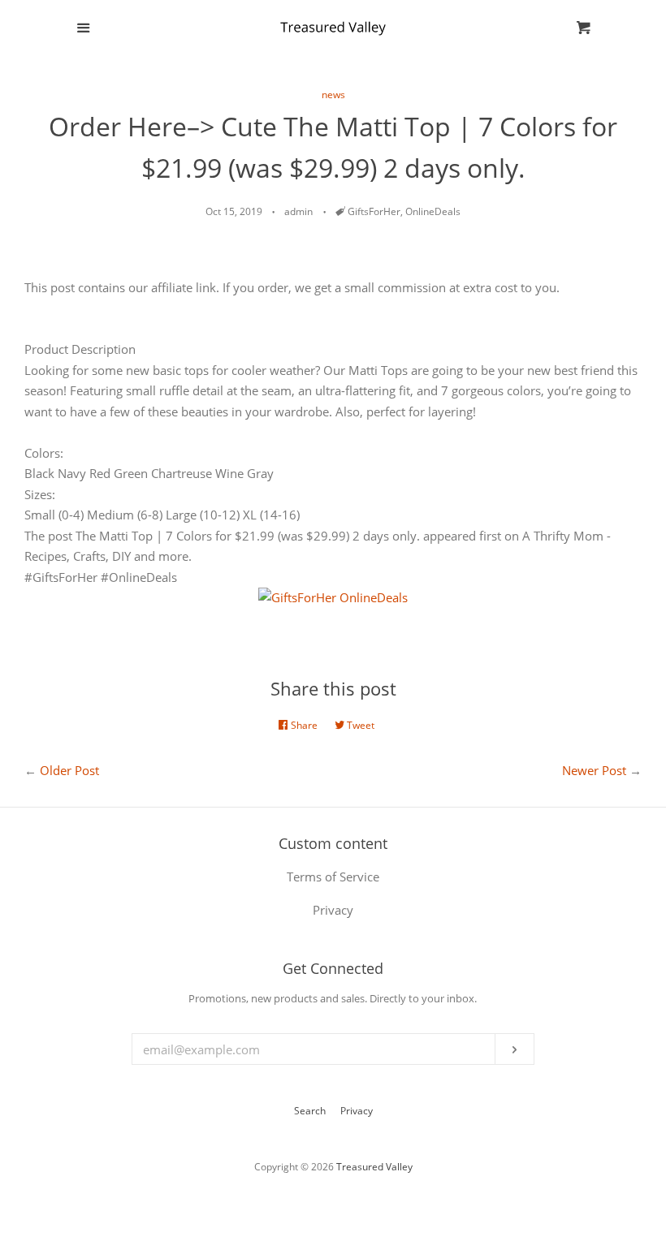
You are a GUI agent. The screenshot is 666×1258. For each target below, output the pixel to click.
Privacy (356, 1111)
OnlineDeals (433, 211)
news (333, 94)
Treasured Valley (374, 1167)
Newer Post (594, 770)
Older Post (69, 770)
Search (310, 1111)
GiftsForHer (374, 211)
